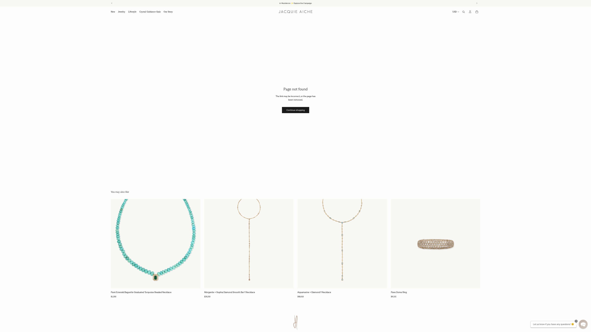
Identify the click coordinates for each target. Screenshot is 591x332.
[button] (583, 324)
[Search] (463, 11)
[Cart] (476, 11)
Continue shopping (295, 110)
